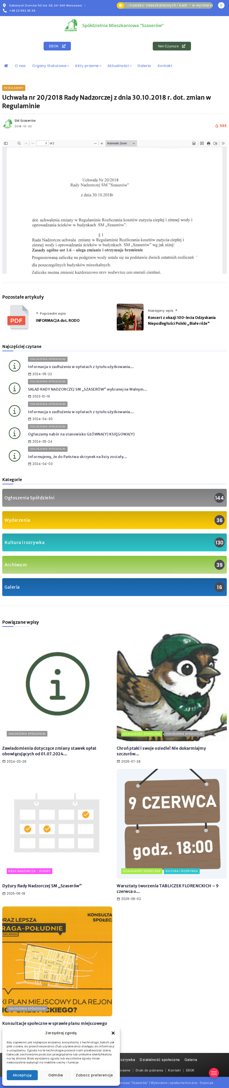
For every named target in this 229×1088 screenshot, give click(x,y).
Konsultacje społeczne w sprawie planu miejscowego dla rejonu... (54, 1026)
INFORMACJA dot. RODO (58, 320)
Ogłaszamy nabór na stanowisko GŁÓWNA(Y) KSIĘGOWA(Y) (81, 434)
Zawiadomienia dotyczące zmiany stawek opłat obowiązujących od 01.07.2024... (49, 751)
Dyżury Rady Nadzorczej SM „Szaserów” (42, 885)
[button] (113, 1033)
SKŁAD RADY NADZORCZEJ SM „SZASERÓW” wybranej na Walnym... (87, 389)
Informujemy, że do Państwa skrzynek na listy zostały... (77, 456)
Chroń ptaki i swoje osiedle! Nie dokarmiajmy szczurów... (161, 751)
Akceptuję (22, 1075)
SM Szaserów (25, 120)
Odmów (55, 1075)
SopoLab (207, 1083)
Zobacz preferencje (94, 1075)
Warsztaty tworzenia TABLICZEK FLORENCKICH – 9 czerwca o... (168, 888)
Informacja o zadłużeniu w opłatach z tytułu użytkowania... (81, 366)
